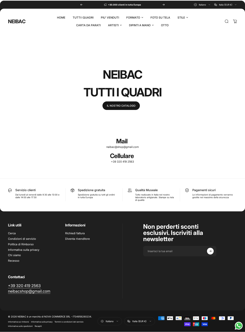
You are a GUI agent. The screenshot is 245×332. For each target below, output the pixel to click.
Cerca (12, 233)
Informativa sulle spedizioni (20, 326)
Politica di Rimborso (21, 244)
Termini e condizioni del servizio (69, 322)
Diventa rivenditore (77, 238)
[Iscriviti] (210, 251)
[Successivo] (163, 5)
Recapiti (38, 326)
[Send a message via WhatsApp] (238, 325)
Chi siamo (14, 255)
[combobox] (202, 5)
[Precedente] (81, 5)
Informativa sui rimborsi (18, 322)
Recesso (13, 260)
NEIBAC (17, 21)
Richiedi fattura (75, 233)
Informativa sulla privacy (23, 249)
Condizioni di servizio (22, 238)
